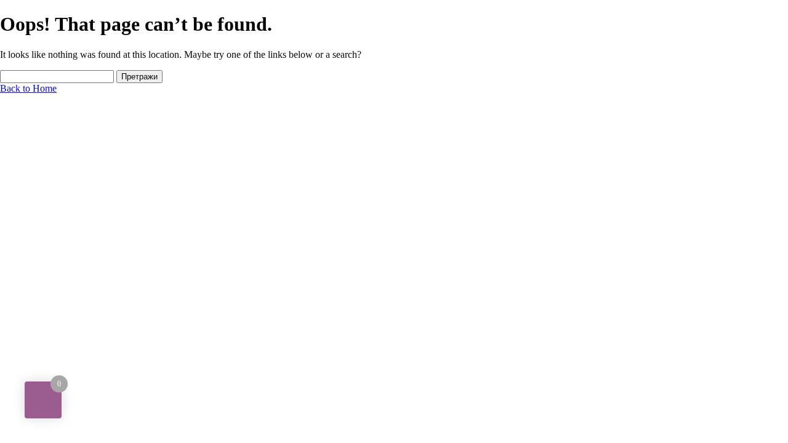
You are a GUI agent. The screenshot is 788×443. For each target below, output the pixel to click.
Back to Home (28, 88)
